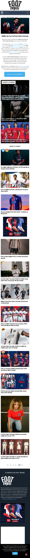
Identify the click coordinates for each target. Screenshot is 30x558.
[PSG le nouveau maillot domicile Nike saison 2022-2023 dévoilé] (15, 381)
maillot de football (22, 66)
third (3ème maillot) (19, 45)
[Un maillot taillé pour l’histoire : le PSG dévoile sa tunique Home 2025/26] (15, 157)
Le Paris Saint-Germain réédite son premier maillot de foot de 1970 (14, 435)
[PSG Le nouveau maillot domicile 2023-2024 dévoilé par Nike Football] (15, 359)
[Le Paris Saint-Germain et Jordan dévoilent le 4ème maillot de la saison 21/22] (15, 447)
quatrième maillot (14, 47)
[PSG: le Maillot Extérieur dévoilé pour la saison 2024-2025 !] (15, 180)
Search (27, 13)
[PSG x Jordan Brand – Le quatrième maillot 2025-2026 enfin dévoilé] (15, 111)
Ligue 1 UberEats (14, 52)
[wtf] (3, 262)
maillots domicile (14, 44)
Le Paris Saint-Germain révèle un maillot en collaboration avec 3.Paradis (13, 347)
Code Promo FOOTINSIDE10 (14, 74)
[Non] (14, 555)
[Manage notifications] (26, 554)
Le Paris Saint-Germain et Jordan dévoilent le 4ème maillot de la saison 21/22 (14, 457)
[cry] (3, 329)
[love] (6, 150)
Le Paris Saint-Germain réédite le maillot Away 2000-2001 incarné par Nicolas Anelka (14, 279)
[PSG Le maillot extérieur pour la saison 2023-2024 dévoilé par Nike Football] (15, 314)
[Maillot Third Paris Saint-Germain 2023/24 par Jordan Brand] (15, 292)
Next (19, 465)
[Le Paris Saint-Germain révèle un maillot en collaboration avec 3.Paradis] (15, 336)
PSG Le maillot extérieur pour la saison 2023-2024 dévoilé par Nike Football (14, 324)
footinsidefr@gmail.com (10, 499)
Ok (15, 553)
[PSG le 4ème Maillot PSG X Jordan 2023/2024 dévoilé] (15, 247)
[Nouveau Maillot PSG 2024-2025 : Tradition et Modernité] (15, 202)
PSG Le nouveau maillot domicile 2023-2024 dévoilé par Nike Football (14, 369)
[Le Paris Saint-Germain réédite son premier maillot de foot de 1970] (15, 414)
